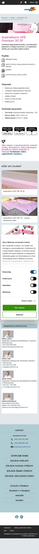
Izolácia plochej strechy (19, 465)
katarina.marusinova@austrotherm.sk (15, 407)
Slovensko (5, 18)
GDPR (12, 531)
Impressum (7, 528)
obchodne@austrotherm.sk (21, 447)
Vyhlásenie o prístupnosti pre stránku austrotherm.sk (20, 534)
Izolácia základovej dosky (19, 476)
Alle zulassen (20, 308)
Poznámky (21, 2)
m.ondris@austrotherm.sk (11, 387)
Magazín (20, 495)
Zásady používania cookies (22, 528)
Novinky (20, 500)
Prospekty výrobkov (19, 491)
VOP (5, 531)
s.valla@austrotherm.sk (10, 367)
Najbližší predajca (25, 2)
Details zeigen (27, 301)
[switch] (33, 278)
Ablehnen (19, 315)
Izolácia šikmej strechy (19, 471)
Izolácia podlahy (19, 460)
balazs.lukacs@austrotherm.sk (12, 347)
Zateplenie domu (19, 455)
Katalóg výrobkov (19, 486)
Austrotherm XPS (22, 18)
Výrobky (12, 18)
